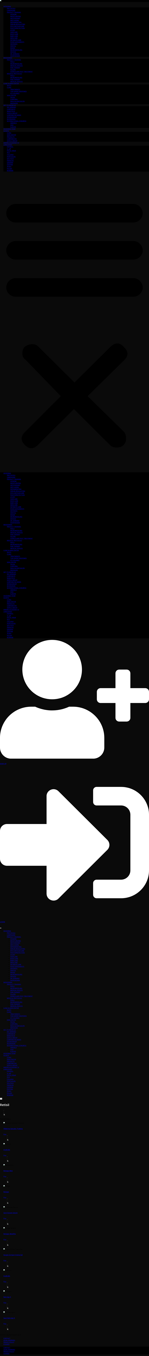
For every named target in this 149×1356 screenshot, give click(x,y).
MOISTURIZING (15, 16)
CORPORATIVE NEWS (14, 115)
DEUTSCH (10, 159)
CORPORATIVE (12, 139)
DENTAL (13, 46)
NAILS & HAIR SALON (17, 101)
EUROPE (13, 127)
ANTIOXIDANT (15, 18)
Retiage (6, 1192)
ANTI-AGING (14, 20)
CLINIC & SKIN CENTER (11, 83)
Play (4, 1134)
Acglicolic (6, 1150)
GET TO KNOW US (9, 105)
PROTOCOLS (11, 8)
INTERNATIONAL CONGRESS (16, 121)
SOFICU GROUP (12, 113)
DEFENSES (13, 44)
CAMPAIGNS (11, 10)
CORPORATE (11, 109)
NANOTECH (11, 111)
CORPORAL (14, 99)
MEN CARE (14, 38)
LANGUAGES (7, 145)
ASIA (11, 125)
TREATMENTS (15, 89)
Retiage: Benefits (9, 1234)
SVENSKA (10, 163)
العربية (9, 149)
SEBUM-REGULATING (17, 24)
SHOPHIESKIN (15, 56)
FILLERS (13, 70)
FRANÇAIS (10, 161)
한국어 (9, 167)
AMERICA (13, 123)
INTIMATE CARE (15, 40)
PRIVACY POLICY (8, 1342)
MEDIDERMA (7, 58)
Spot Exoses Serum (10, 1213)
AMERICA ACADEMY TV (11, 143)
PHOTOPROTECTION (17, 28)
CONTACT (6, 1338)
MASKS (12, 48)
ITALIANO (10, 155)
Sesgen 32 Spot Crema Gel (13, 1255)
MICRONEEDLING (16, 50)
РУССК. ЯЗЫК (11, 151)
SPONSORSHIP (12, 117)
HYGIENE (13, 14)
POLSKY (9, 169)
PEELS (12, 62)
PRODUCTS (10, 137)
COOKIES (6, 1344)
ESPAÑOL (10, 147)
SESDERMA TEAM (9, 129)
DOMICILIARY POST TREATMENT (21, 72)
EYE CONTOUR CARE (17, 26)
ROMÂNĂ (10, 171)
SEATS (9, 85)
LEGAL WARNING (9, 1340)
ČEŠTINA (10, 165)
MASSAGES (14, 103)
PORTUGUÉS (11, 157)
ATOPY (12, 30)
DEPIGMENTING (15, 22)
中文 (8, 153)
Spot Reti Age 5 (9, 1318)
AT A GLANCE (14, 93)
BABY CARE (14, 36)
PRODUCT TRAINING (14, 12)
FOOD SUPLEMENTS (17, 42)
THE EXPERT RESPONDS (18, 91)
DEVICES (13, 52)
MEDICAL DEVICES (16, 66)
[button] (74, 322)
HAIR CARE (14, 32)
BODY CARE (14, 34)
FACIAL (12, 97)
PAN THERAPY (15, 68)
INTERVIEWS (11, 119)
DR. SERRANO (14, 54)
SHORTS (6, 131)
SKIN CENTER (11, 95)
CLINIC (9, 87)
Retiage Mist (8, 1171)
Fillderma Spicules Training (13, 1129)
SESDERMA (7, 6)
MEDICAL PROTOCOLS (14, 74)
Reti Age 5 (7, 1297)
